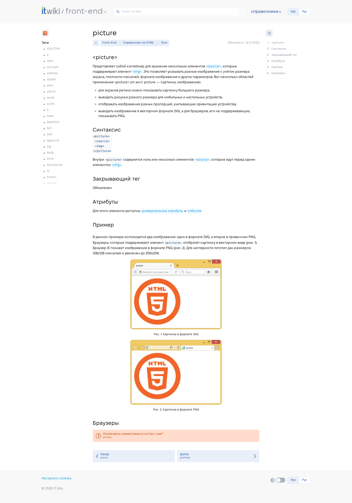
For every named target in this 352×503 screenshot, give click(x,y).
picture (176, 436)
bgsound (53, 140)
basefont (53, 122)
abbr (50, 61)
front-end (84, 11)
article (51, 91)
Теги (164, 43)
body (50, 153)
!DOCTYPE (53, 49)
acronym (53, 67)
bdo (49, 134)
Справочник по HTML (138, 43)
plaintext (218, 456)
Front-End (109, 43)
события (194, 211)
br (48, 171)
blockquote (55, 165)
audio (51, 104)
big (49, 146)
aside (50, 98)
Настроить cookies (56, 478)
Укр (293, 11)
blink (50, 159)
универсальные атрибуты (162, 211)
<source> (213, 66)
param (134, 456)
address (52, 73)
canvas (52, 183)
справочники (264, 12)
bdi (49, 128)
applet (51, 79)
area (50, 85)
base (50, 116)
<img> (137, 71)
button (51, 177)
